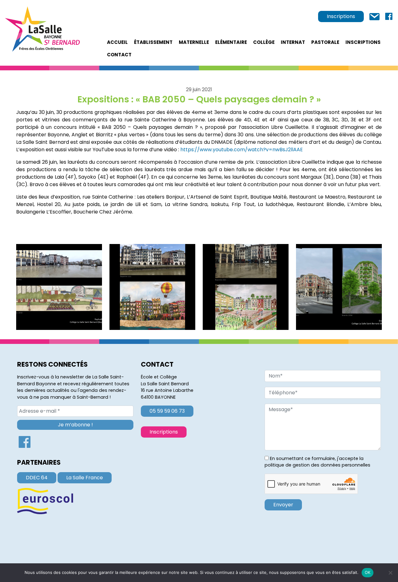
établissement (153, 42)
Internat (293, 42)
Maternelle (194, 42)
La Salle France (84, 477)
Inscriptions (341, 16)
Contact (119, 54)
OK (368, 572)
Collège (264, 42)
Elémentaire (231, 42)
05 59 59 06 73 (167, 411)
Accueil (117, 42)
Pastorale (325, 42)
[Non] (390, 573)
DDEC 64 (37, 477)
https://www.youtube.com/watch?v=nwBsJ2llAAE (241, 149)
